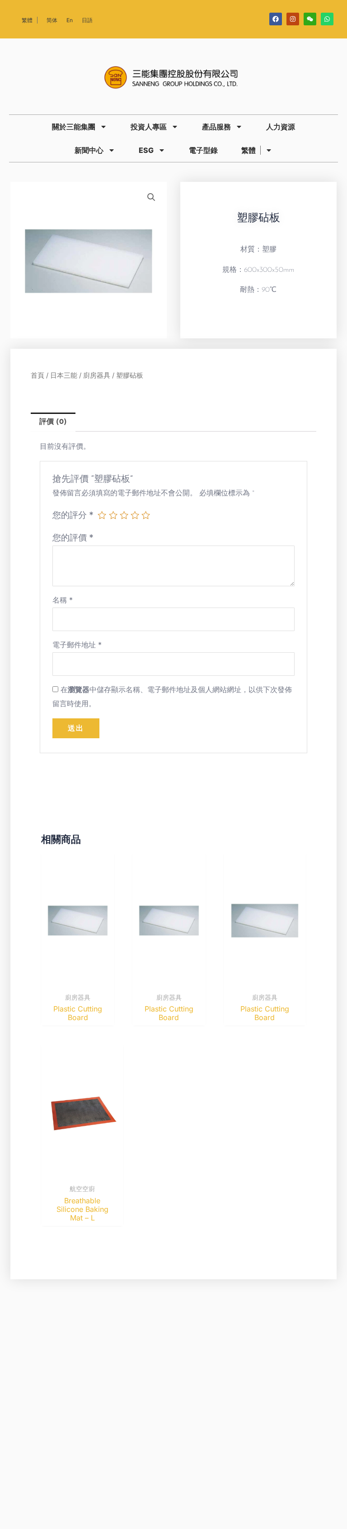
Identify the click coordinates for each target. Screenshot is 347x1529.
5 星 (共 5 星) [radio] (145, 515)
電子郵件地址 (77, 644)
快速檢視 (77, 979)
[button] (151, 197)
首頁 (37, 375)
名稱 (62, 599)
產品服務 (216, 126)
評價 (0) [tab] (53, 422)
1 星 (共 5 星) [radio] (102, 515)
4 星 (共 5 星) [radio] (135, 515)
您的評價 (73, 537)
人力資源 (280, 126)
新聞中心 (89, 150)
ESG (146, 150)
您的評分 (73, 514)
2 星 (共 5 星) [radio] (113, 515)
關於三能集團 (73, 126)
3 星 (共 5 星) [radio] (124, 515)
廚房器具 (96, 375)
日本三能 (63, 375)
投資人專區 (149, 126)
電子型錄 (203, 150)
